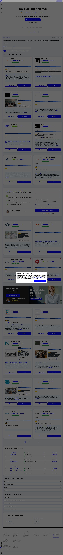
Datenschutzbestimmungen (38, 277)
